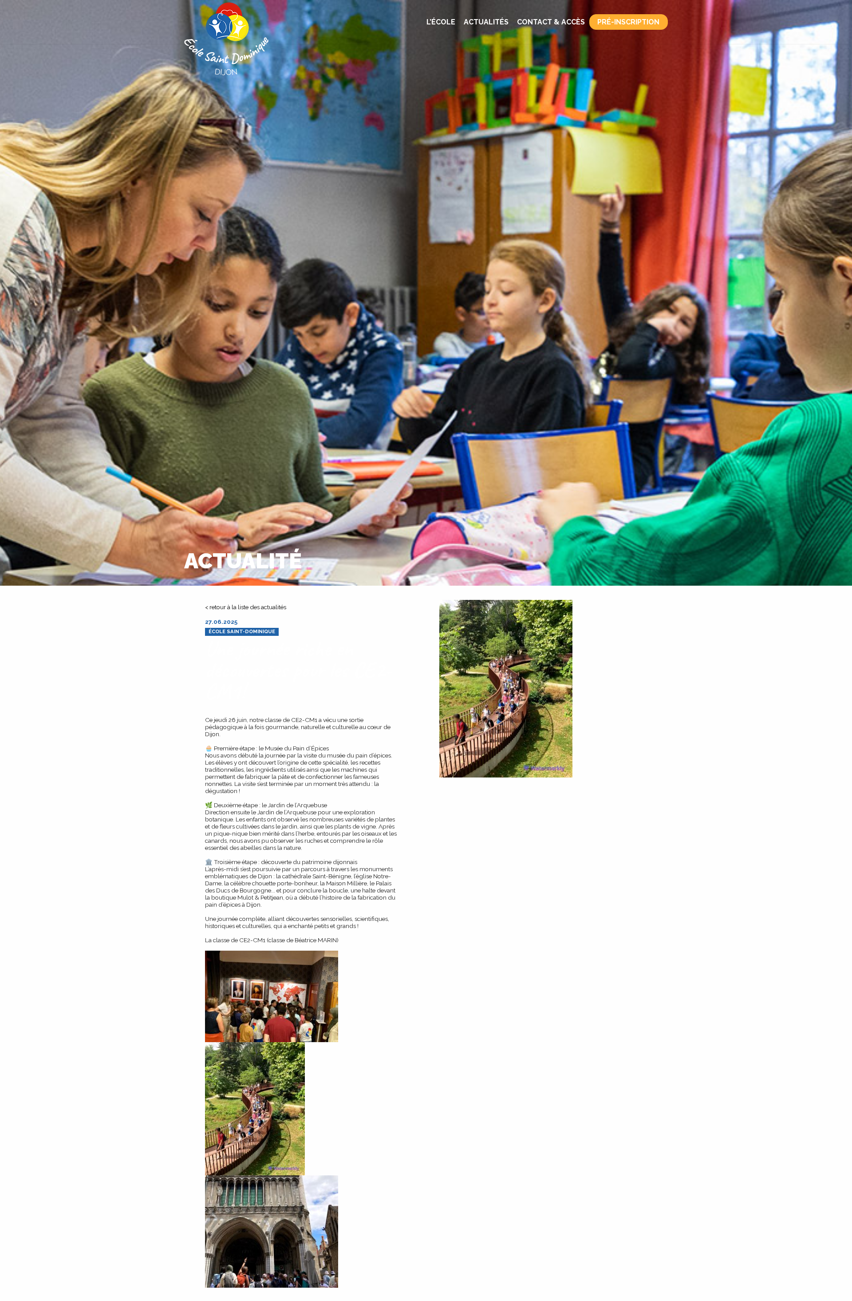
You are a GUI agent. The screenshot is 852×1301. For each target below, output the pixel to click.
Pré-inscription (628, 22)
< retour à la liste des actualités (245, 607)
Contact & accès (551, 22)
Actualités (486, 22)
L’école (440, 22)
